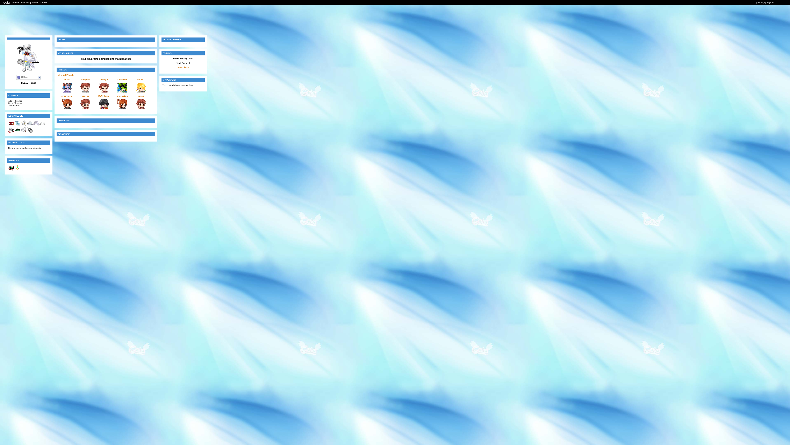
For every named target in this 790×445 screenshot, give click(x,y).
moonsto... (122, 96)
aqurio (141, 96)
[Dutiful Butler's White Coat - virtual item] (24, 125)
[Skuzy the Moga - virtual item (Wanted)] (11, 170)
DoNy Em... (103, 96)
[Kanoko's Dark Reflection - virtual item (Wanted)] (17, 170)
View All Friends (66, 75)
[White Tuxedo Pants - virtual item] (17, 125)
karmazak (122, 79)
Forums (25, 2)
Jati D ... (141, 79)
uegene (85, 96)
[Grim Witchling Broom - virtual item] (30, 132)
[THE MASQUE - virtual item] (11, 125)
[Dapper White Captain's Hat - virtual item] (11, 132)
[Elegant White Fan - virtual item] (24, 132)
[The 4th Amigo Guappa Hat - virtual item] (17, 132)
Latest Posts (183, 67)
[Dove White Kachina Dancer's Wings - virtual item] (36, 125)
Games (43, 2)
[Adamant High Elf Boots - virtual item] (42, 125)
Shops (15, 2)
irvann (67, 79)
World (34, 2)
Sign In (770, 2)
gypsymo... (66, 96)
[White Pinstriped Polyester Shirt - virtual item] (30, 125)
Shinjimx (85, 79)
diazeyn (104, 79)
